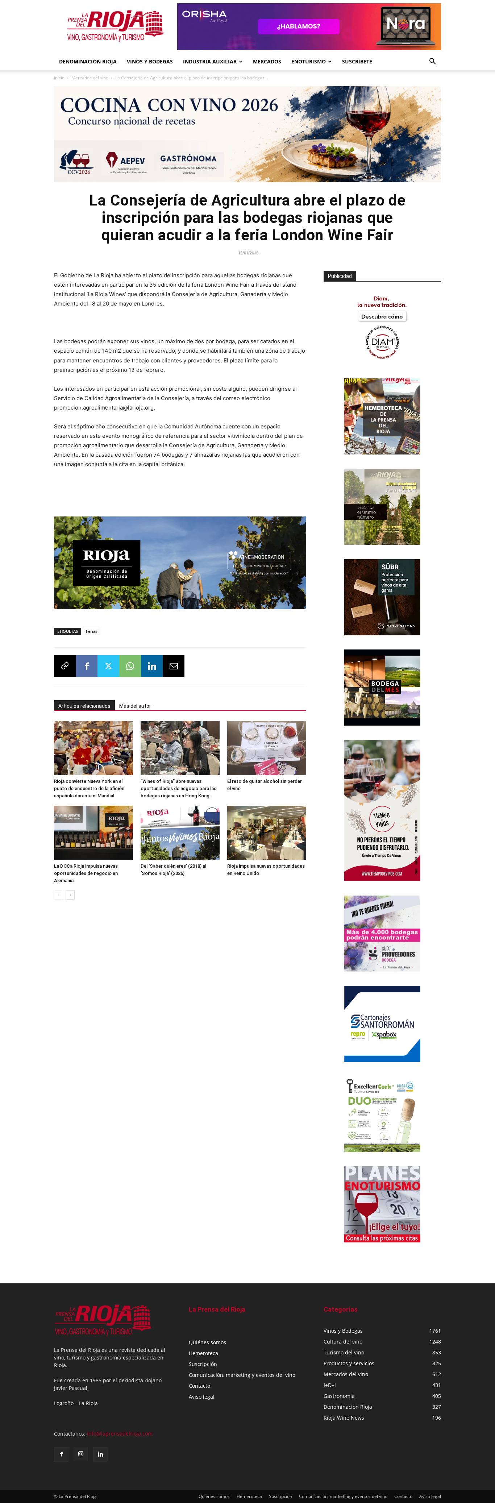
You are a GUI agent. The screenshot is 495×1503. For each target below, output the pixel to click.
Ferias (91, 629)
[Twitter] (108, 664)
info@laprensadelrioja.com (120, 1433)
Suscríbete (357, 61)
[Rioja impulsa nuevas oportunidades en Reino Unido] (266, 831)
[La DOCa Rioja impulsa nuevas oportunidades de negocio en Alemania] (93, 831)
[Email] (173, 664)
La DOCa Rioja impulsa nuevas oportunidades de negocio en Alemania (86, 871)
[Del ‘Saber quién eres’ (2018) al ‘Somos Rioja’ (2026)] (180, 831)
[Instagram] (81, 1454)
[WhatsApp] (130, 664)
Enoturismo (308, 61)
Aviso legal (202, 1396)
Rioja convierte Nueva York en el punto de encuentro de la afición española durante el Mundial (89, 786)
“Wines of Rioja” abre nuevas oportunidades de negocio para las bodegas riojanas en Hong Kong (178, 786)
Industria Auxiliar (210, 61)
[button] (432, 62)
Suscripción (203, 1364)
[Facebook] (86, 664)
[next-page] (70, 892)
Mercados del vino (89, 78)
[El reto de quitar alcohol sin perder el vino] (266, 746)
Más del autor (135, 704)
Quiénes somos (207, 1342)
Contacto (199, 1385)
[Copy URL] (65, 664)
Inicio (59, 78)
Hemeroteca (203, 1353)
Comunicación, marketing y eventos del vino (242, 1374)
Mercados (267, 61)
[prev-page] (58, 892)
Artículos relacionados (84, 704)
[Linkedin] (152, 664)
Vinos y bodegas (150, 61)
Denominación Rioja (88, 61)
